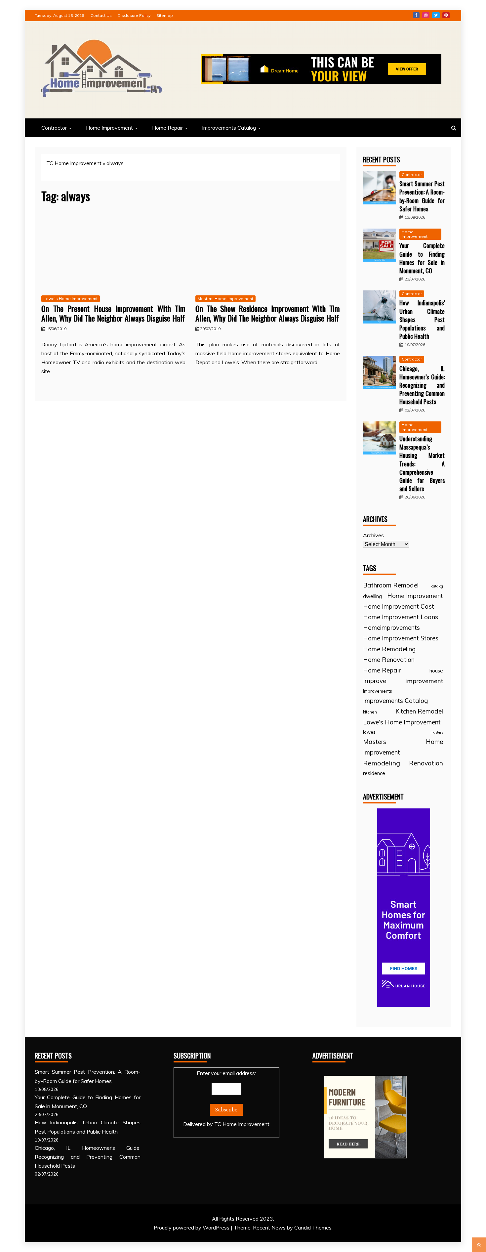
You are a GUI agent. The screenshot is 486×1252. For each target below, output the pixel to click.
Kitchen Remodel (419, 711)
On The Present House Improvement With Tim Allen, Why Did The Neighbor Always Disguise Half (113, 313)
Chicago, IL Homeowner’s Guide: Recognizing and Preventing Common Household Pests (422, 385)
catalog (437, 586)
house (436, 671)
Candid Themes (313, 1227)
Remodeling (381, 763)
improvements (377, 691)
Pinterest (446, 15)
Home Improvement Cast (398, 606)
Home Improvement (109, 127)
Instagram (425, 15)
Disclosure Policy (134, 15)
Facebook (416, 15)
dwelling (372, 596)
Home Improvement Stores (400, 638)
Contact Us (101, 15)
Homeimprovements (391, 627)
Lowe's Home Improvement (71, 298)
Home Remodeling (389, 649)
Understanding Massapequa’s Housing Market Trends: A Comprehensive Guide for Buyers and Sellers (422, 463)
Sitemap (164, 15)
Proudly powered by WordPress (192, 1227)
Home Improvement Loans (400, 617)
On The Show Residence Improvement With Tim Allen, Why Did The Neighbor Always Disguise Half (267, 313)
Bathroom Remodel (391, 585)
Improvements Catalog (229, 127)
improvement (424, 681)
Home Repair (167, 127)
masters (436, 732)
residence (374, 773)
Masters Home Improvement (225, 298)
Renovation (426, 763)
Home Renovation (389, 660)
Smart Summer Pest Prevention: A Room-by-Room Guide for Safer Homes (422, 196)
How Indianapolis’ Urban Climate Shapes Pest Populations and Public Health (422, 319)
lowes (369, 732)
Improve (374, 681)
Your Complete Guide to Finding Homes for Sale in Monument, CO (422, 258)
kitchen (370, 711)
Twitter (436, 15)
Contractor (54, 127)
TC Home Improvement (73, 163)
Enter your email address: (226, 1098)
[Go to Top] (479, 1244)
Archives (373, 535)
